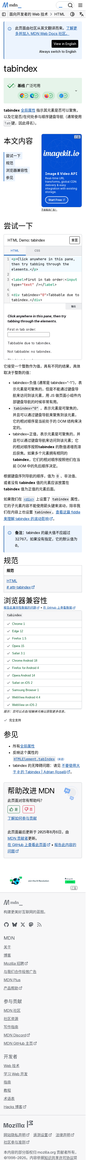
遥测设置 (40, 1135)
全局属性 (28, 110)
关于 (7, 947)
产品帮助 (11, 988)
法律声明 (63, 1135)
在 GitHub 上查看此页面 (27, 844)
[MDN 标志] (13, 902)
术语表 (9, 1098)
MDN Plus (12, 980)
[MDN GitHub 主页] (6, 924)
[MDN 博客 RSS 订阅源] (39, 924)
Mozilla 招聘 (14, 963)
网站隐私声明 (15, 1135)
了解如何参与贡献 (22, 818)
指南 (7, 1082)
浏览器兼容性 (17, 170)
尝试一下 (13, 155)
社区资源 (11, 1018)
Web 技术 (11, 1065)
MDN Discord (15, 1035)
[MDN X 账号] (23, 924)
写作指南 (11, 1027)
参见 (9, 177)
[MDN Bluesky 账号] (14, 924)
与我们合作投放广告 (20, 971)
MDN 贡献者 (18, 838)
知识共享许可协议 (58, 1157)
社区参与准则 (15, 1142)
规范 (9, 163)
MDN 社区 (12, 1010)
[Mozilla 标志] (18, 1124)
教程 (7, 1090)
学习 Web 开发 (16, 1074)
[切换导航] (80, 5)
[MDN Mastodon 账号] (31, 924)
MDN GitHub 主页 (18, 1043)
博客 (7, 955)
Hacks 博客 (13, 1107)
